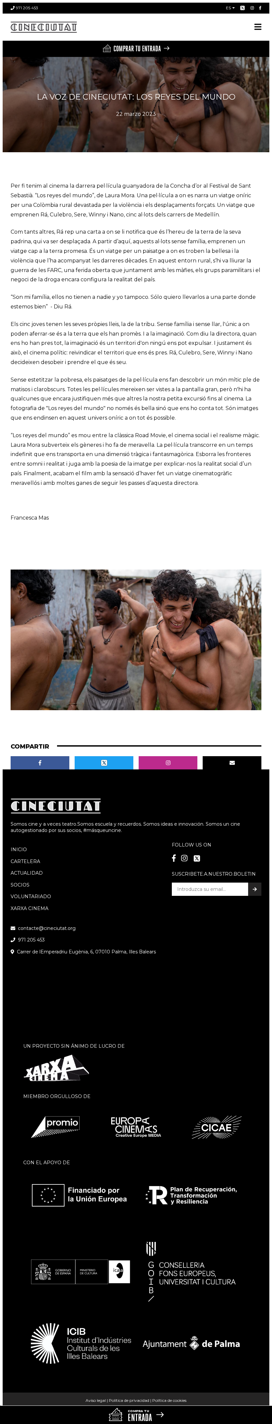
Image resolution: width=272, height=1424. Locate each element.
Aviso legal (96, 1400)
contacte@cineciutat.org (47, 928)
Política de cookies (169, 1400)
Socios (20, 885)
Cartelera (25, 861)
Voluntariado (31, 896)
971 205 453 (27, 7)
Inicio (19, 849)
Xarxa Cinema (29, 908)
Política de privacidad (129, 1400)
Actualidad (27, 873)
